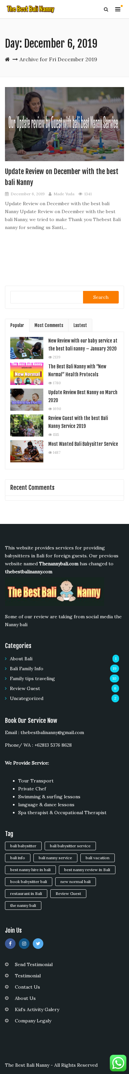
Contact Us (27, 987)
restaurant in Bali (26, 893)
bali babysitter (23, 845)
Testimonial (28, 976)
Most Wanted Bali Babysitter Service (83, 444)
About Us (25, 998)
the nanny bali (23, 905)
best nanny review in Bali (87, 869)
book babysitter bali (28, 881)
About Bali (21, 659)
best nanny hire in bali (30, 869)
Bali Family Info (26, 669)
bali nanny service (55, 857)
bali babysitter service (70, 845)
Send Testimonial (34, 964)
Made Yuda (64, 193)
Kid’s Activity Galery (37, 1009)
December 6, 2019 (28, 193)
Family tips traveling (32, 678)
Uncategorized (26, 698)
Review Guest (25, 688)
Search (100, 297)
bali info (17, 857)
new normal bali (76, 881)
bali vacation (97, 857)
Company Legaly (33, 1021)
